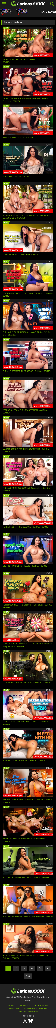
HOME (11, 1005)
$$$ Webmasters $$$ (35, 1009)
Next (28, 976)
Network (14, 1009)
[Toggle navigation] (4, 4)
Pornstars (41, 1005)
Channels (24, 1005)
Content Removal (28, 1012)
